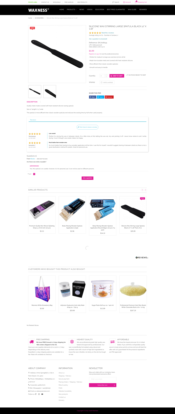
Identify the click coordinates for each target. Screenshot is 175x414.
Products (71, 9)
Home (61, 9)
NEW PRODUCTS (82, 2)
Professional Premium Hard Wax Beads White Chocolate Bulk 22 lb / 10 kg (133, 306)
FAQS (60, 388)
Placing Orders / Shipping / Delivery (70, 382)
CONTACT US (45, 2)
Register (91, 54)
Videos (89, 9)
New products (63, 394)
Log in (98, 54)
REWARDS (143, 9)
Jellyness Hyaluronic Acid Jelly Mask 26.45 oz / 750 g (72, 306)
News (81, 9)
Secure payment (64, 379)
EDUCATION (99, 9)
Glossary (61, 400)
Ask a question (98, 39)
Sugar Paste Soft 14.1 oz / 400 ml (103, 305)
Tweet (101, 97)
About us (62, 373)
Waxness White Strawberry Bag (41, 305)
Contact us (62, 397)
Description (32, 102)
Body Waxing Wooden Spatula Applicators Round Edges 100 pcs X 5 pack (102, 228)
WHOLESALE (56, 2)
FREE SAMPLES (69, 2)
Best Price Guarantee (116, 9)
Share (93, 97)
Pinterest (109, 97)
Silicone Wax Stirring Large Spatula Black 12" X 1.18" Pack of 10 (133, 227)
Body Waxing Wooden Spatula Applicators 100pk (72, 227)
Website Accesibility (65, 391)
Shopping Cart (141, 2)
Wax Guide (132, 9)
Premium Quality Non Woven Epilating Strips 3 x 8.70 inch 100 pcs (41, 227)
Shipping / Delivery (65, 376)
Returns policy (63, 385)
